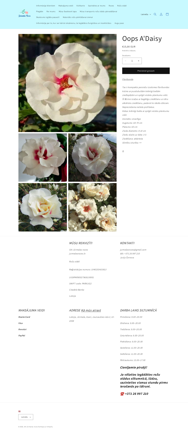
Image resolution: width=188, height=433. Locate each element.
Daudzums (126, 55)
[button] (155, 14)
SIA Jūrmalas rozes (31, 427)
